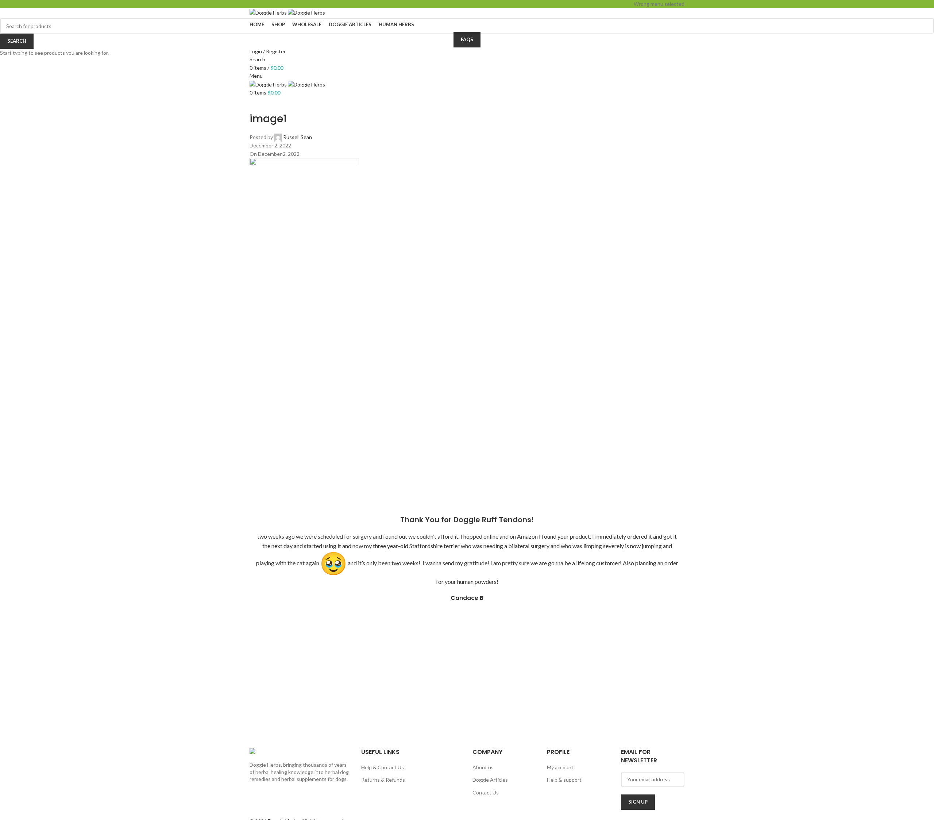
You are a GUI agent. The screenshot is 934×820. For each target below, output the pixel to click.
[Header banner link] (467, 410)
